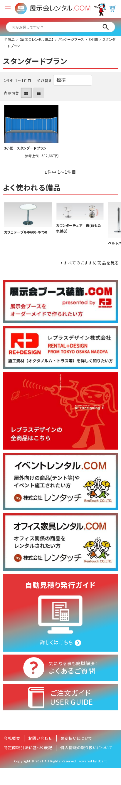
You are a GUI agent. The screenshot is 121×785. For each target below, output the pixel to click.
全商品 (9, 39)
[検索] (106, 27)
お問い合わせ (40, 738)
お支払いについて (76, 738)
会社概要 (12, 738)
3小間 (93, 39)
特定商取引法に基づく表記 (28, 747)
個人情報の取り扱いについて (86, 747)
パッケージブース (71, 39)
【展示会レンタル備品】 (36, 39)
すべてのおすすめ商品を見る (91, 263)
